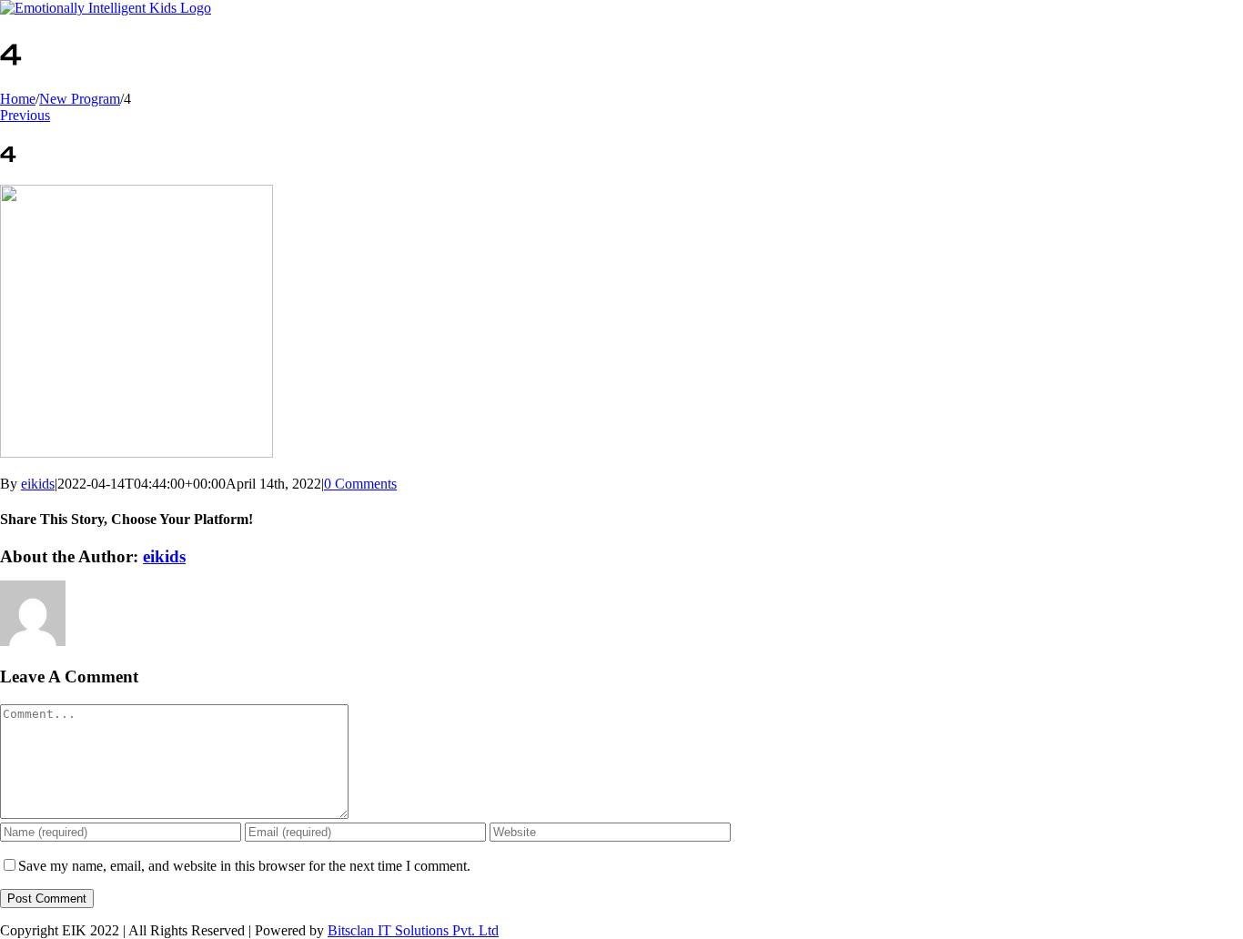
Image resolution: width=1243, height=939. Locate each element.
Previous (25, 115)
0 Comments (360, 483)
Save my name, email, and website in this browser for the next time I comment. (244, 865)
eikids (38, 483)
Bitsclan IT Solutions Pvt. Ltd (413, 930)
